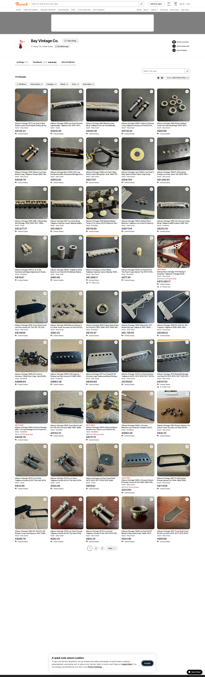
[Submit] (187, 71)
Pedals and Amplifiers (31, 10)
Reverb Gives (174, 10)
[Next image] (45, 105)
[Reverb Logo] (21, 4)
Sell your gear (156, 4)
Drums (73, 10)
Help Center (185, 10)
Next (110, 548)
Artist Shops (164, 10)
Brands (139, 10)
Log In (188, 4)
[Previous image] (18, 105)
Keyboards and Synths (48, 10)
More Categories (99, 10)
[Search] (141, 3)
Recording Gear (63, 10)
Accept (147, 663)
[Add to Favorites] (45, 91)
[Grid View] (158, 78)
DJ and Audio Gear (84, 10)
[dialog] (102, 663)
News (145, 10)
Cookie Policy (127, 664)
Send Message (63, 46)
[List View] (162, 78)
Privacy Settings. (95, 667)
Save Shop (71, 41)
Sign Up (181, 4)
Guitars (18, 10)
